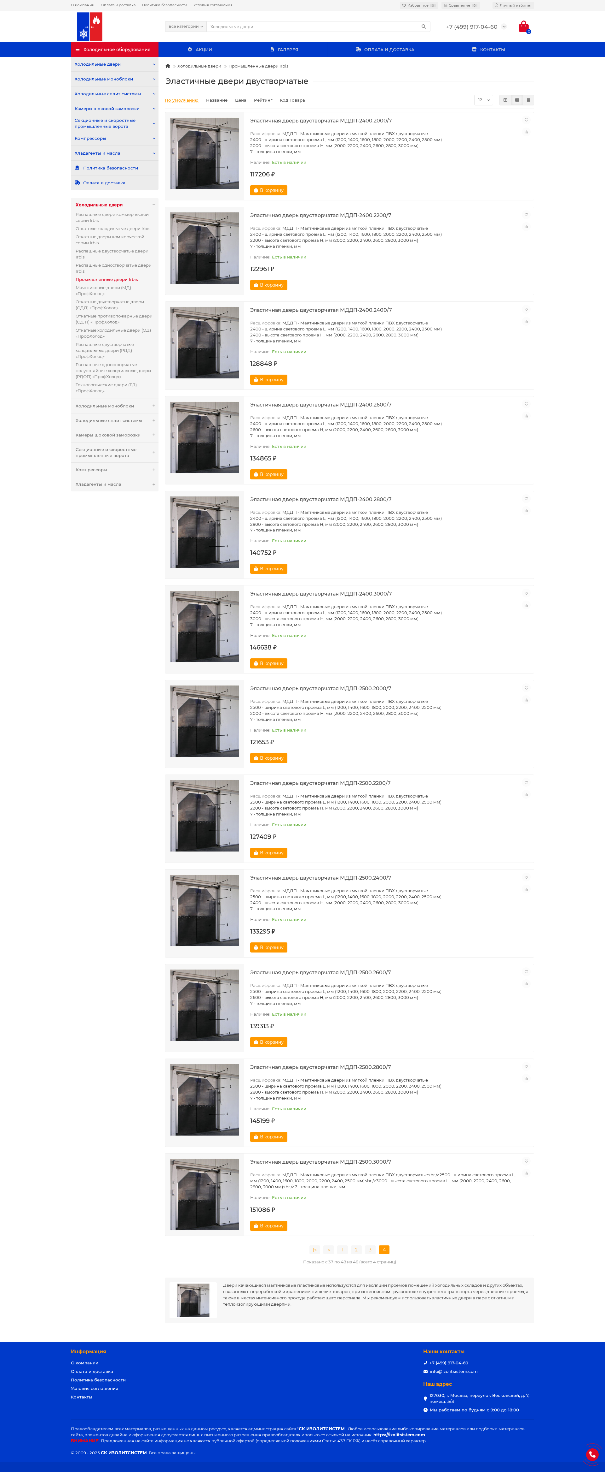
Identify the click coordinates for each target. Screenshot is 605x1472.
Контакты (81, 1396)
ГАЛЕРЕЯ (288, 49)
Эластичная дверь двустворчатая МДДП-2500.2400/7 (320, 878)
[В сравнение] (526, 132)
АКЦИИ (204, 49)
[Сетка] (505, 100)
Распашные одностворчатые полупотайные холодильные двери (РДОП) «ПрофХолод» (113, 370)
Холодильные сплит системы (108, 93)
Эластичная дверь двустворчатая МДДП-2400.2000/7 (321, 120)
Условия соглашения (213, 5)
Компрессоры (90, 138)
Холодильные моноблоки (104, 78)
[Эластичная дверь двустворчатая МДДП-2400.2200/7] (204, 248)
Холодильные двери (98, 64)
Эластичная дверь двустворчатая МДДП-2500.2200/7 (320, 783)
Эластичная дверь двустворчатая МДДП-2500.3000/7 (320, 1162)
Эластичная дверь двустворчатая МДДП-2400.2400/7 (321, 310)
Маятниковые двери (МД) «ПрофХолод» (103, 290)
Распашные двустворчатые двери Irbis (112, 253)
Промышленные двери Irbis (258, 65)
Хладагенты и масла (97, 153)
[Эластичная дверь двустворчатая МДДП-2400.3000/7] (204, 626)
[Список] (517, 100)
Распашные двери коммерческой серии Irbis (112, 217)
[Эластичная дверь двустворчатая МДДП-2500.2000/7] (204, 721)
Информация (88, 1352)
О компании (83, 5)
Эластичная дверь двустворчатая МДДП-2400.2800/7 (321, 499)
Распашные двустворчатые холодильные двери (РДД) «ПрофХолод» (105, 350)
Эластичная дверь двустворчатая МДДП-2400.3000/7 (321, 594)
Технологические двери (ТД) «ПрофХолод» (106, 387)
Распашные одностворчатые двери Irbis (114, 268)
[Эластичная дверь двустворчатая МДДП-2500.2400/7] (204, 910)
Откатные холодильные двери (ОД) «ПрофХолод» (113, 333)
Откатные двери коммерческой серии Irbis (110, 239)
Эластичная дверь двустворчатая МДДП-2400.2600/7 (321, 404)
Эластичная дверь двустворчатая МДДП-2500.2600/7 (320, 972)
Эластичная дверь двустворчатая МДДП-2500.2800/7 (320, 1067)
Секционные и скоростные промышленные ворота (105, 123)
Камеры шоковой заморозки (107, 108)
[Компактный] (528, 100)
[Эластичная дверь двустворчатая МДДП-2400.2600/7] (204, 437)
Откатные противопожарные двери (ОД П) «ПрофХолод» (114, 318)
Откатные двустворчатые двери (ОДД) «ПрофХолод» (110, 304)
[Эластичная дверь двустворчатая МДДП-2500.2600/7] (204, 1005)
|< (315, 1250)
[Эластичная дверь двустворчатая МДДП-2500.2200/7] (204, 816)
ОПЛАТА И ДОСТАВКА (389, 49)
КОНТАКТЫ (492, 49)
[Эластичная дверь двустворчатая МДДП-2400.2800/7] (204, 532)
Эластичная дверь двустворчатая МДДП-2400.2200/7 (320, 215)
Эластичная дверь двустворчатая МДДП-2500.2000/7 (320, 688)
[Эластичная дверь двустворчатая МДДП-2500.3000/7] (204, 1194)
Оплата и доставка (118, 5)
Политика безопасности (164, 5)
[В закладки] (526, 120)
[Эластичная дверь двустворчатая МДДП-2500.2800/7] (204, 1100)
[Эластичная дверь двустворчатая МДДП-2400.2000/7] (204, 153)
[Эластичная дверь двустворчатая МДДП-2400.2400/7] (204, 342)
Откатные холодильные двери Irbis (113, 228)
